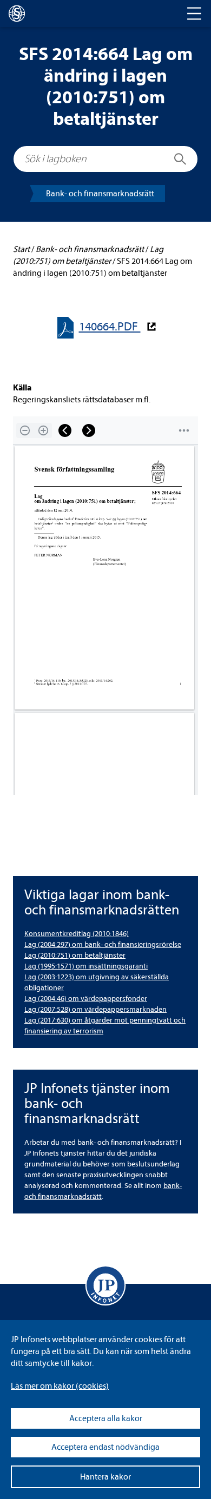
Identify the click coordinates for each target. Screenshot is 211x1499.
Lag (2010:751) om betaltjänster (75, 955)
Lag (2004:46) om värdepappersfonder (85, 998)
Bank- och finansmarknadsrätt (100, 193)
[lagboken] (17, 13)
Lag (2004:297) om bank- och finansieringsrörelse (102, 944)
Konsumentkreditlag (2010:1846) (76, 933)
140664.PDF (110, 327)
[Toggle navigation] (194, 13)
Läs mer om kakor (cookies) (60, 1386)
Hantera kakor (105, 1477)
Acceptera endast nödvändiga (105, 1447)
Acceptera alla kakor (105, 1418)
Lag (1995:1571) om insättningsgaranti (86, 966)
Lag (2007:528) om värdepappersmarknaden (95, 1009)
